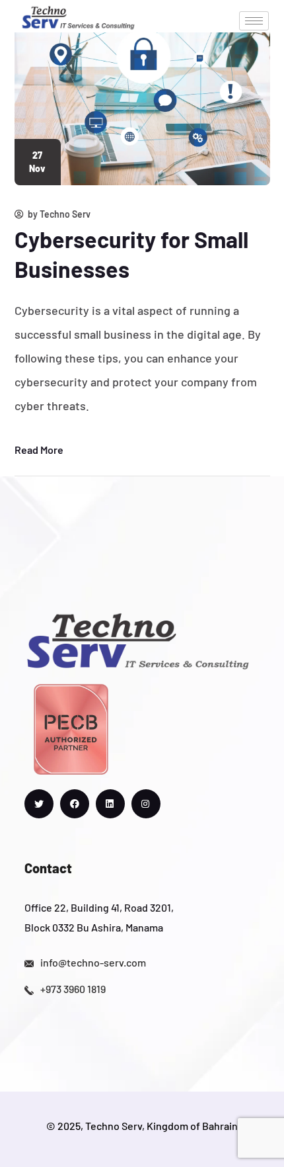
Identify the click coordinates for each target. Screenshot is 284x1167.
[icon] (38, 803)
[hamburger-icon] (254, 20)
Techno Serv (65, 214)
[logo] (78, 16)
